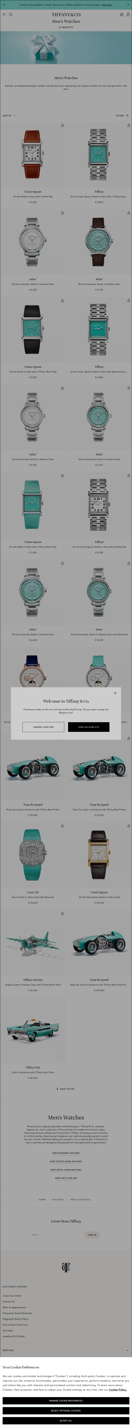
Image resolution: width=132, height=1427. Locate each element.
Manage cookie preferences (66, 1401)
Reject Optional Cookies (66, 1411)
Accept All (66, 1421)
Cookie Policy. (118, 1389)
